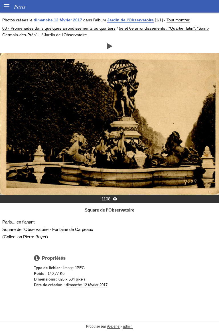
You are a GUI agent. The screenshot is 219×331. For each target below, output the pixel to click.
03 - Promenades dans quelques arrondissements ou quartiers (58, 28)
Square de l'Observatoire (109, 210)
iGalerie (113, 326)
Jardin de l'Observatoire (130, 20)
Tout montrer (178, 20)
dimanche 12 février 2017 (87, 285)
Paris (19, 6)
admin (128, 326)
